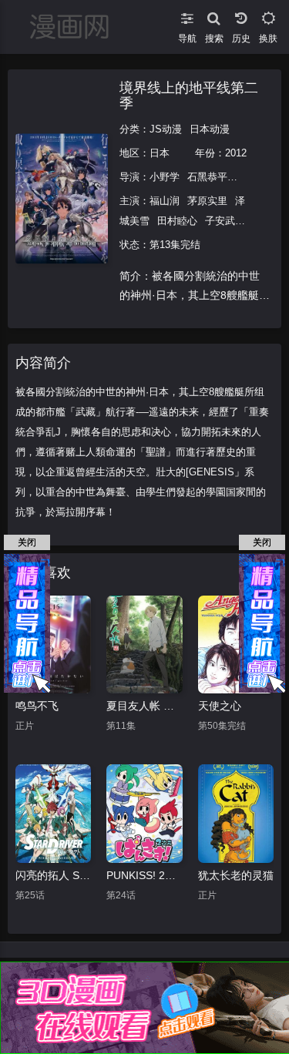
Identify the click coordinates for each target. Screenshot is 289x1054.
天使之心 (219, 706)
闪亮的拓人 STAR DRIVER (53, 875)
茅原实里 (207, 200)
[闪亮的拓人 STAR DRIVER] (53, 813)
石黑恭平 (207, 177)
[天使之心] (236, 645)
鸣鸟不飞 (37, 706)
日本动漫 (210, 129)
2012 (236, 153)
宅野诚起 (255, 177)
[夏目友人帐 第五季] (144, 645)
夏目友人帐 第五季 (144, 706)
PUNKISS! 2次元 (144, 875)
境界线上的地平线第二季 (188, 95)
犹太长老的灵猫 (236, 875)
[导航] (186, 15)
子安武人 (225, 221)
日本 (160, 153)
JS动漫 (166, 129)
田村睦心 (177, 221)
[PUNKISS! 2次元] (144, 813)
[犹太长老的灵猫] (236, 813)
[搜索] (213, 15)
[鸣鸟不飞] (53, 645)
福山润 (165, 200)
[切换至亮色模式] (267, 15)
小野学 (165, 177)
